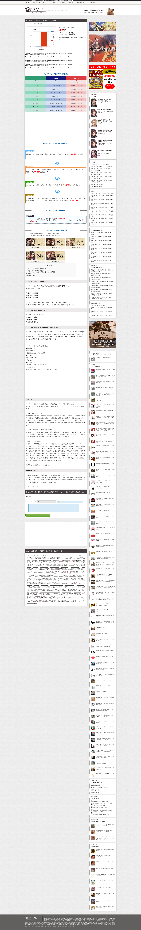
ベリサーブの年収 (51, 596)
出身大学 (28, 273)
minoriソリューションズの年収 (74, 593)
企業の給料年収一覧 (79, 918)
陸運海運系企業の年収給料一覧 (83, 924)
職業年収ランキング (81, 3)
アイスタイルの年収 (44, 601)
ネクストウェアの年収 (38, 579)
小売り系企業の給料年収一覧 (58, 920)
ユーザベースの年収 (69, 585)
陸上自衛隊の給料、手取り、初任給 (100, 807)
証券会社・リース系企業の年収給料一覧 (67, 923)
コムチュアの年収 (68, 599)
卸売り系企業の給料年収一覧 (89, 919)
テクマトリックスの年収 (54, 597)
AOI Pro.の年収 (44, 567)
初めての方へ (46, 3)
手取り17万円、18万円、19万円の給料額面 (102, 166)
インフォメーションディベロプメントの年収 (50, 592)
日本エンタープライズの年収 (34, 556)
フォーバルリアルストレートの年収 (35, 571)
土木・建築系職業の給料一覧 (101, 919)
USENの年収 (75, 583)
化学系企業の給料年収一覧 (66, 919)
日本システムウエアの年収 (45, 560)
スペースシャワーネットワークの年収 (50, 580)
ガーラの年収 (31, 558)
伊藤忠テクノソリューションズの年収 (73, 586)
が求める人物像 (30, 275)
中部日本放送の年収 (32, 569)
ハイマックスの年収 (62, 587)
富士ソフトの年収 (66, 560)
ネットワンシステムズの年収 (61, 571)
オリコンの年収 (39, 582)
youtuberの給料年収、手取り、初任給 (100, 801)
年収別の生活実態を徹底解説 (96, 267)
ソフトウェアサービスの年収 (57, 589)
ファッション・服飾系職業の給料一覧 (95, 916)
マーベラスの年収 (79, 569)
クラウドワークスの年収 (44, 594)
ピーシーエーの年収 (37, 562)
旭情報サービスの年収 (56, 556)
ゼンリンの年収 (57, 562)
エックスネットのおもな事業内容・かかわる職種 (40, 272)
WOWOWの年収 (66, 583)
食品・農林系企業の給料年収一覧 (54, 926)
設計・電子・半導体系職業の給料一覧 (50, 923)
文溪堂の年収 (56, 560)
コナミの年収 (81, 562)
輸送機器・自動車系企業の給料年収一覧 (85, 923)
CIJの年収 (36, 585)
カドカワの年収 (40, 564)
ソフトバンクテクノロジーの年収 (41, 589)
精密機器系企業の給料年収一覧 (77, 922)
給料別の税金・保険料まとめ (96, 230)
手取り (54, 3)
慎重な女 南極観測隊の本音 (105, 130)
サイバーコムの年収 (47, 599)
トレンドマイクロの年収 (74, 587)
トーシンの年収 (47, 562)
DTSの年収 (35, 567)
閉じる (52, 265)
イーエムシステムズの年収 (45, 583)
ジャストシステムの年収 (71, 589)
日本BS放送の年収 (49, 568)
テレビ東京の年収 (74, 571)
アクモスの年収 (56, 583)
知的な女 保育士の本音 (104, 120)
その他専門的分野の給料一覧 (67, 916)
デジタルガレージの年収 (64, 579)
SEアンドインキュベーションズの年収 (72, 558)
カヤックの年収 (52, 600)
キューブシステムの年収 (41, 600)
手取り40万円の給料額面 (97, 184)
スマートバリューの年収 (37, 572)
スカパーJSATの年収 (61, 572)
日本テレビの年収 (39, 568)
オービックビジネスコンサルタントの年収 (56, 590)
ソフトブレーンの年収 (35, 580)
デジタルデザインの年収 (50, 579)
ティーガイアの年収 (66, 597)
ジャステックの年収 (67, 557)
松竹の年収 (37, 561)
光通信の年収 (42, 569)
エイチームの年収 (72, 600)
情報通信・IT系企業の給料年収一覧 (84, 920)
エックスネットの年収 (41, 558)
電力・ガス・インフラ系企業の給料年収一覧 (100, 924)
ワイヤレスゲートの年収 (68, 556)
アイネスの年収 (51, 558)
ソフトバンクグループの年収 (39, 557)
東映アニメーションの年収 (33, 578)
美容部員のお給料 (95, 785)
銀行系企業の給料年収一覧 (70, 924)
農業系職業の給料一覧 (98, 923)
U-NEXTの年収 (31, 575)
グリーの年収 (31, 600)
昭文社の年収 (46, 556)
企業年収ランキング (94, 3)
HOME (27, 3)
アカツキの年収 (54, 593)
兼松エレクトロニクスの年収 (53, 569)
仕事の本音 (71, 918)
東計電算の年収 (46, 586)
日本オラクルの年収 (36, 586)
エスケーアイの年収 (62, 564)
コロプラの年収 (58, 599)
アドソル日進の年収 (44, 593)
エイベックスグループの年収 (49, 574)
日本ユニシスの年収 (75, 567)
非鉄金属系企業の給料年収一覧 (40, 926)
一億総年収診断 (36, 3)
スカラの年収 (64, 580)
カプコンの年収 (31, 564)
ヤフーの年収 (37, 587)
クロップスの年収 (37, 574)
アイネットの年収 (38, 565)
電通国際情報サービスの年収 (48, 578)
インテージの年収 (77, 592)
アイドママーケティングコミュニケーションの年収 (55, 565)
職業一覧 (71, 3)
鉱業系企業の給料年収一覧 (58, 924)
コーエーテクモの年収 (79, 599)
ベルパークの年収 (54, 561)
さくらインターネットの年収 (56, 585)
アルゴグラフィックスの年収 (65, 574)
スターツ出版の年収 (49, 572)
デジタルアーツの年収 (42, 597)
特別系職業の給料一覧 (48, 922)
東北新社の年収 (69, 594)
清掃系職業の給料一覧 (38, 922)
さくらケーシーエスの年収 (75, 580)
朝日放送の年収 (80, 568)
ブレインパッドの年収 (74, 596)
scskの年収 (71, 565)
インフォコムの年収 (66, 592)
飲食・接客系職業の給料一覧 (68, 926)
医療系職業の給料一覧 (77, 919)
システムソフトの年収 (73, 572)
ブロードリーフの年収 (62, 596)
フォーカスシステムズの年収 (48, 587)
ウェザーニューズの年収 (50, 582)
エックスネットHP (33, 487)
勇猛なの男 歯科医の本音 (104, 99)
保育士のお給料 (95, 792)
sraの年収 (62, 593)
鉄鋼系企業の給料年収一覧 (46, 924)
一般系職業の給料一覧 (108, 916)
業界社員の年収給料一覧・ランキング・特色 (102, 920)
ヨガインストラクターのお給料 (99, 787)
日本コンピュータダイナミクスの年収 (42, 576)
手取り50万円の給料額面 (97, 187)
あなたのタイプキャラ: (30, 502)
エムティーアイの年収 (51, 564)
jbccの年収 (34, 560)
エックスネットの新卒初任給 (34, 270)
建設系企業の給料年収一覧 (70, 920)
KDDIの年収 (50, 575)
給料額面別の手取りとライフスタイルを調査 (100, 164)
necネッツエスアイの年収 (63, 601)
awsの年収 (34, 594)
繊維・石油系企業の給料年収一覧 (91, 922)
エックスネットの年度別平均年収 (36, 268)
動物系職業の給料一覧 (55, 919)
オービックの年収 (72, 590)
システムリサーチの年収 (35, 599)
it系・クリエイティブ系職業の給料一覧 (52, 916)
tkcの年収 (59, 558)
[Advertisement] (56, 125)
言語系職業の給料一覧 (37, 923)
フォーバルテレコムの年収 (66, 561)
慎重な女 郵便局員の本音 (104, 109)
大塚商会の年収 (60, 578)
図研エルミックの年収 (71, 578)
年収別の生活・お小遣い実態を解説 (98, 305)
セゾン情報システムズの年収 (54, 557)
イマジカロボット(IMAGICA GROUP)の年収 (65, 575)
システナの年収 (34, 592)
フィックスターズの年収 (57, 594)
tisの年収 (53, 601)
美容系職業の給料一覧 (104, 922)
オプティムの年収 (62, 600)
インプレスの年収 (73, 564)
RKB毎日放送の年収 (41, 575)
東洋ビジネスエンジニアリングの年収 (73, 576)
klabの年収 (73, 601)
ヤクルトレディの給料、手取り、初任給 (101, 814)
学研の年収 (44, 561)
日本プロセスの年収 (76, 560)
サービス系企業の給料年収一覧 (80, 916)
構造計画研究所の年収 (57, 586)
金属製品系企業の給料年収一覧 (33, 924)
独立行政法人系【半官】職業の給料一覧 (62, 922)
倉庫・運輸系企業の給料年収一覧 (90, 918)
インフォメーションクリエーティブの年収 (68, 582)
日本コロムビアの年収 (58, 576)
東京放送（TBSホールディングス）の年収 (65, 568)
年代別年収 (62, 3)
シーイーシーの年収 (79, 557)
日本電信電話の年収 (54, 567)
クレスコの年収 (41, 590)
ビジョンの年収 (49, 571)
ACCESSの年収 (44, 585)
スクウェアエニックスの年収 (69, 562)
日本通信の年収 (64, 567)
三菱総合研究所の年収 (40, 596)
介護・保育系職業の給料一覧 (62, 918)
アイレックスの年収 (78, 574)
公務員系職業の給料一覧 (103, 918)
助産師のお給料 (95, 790)
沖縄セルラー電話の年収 (67, 569)
